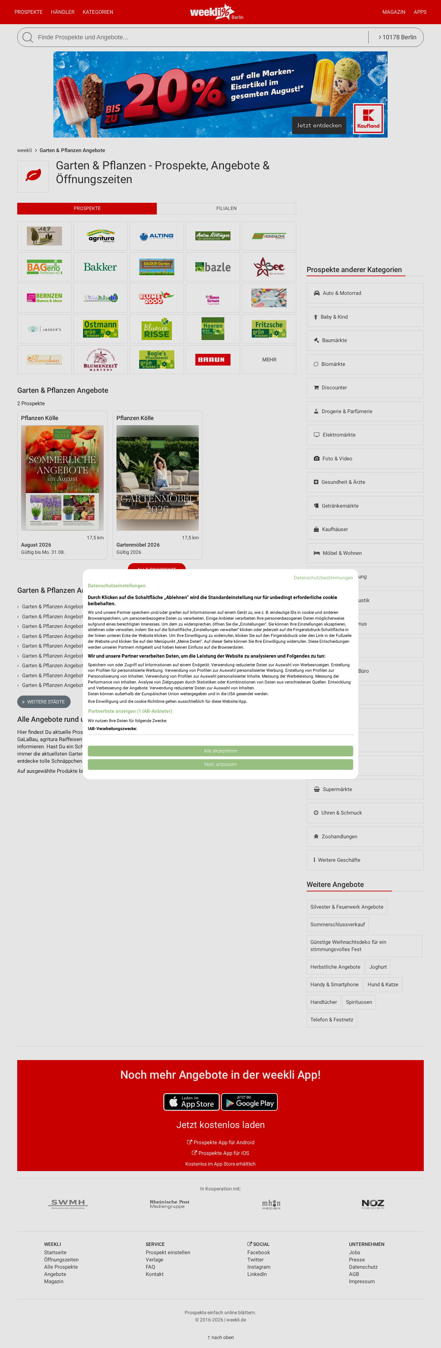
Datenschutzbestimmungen (323, 577)
